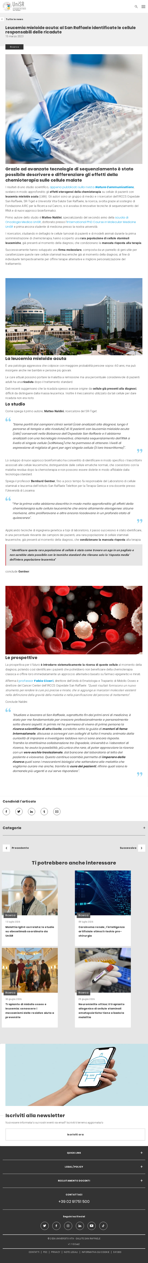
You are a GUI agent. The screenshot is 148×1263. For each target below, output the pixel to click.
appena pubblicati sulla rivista (92, 187)
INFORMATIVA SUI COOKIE (96, 1252)
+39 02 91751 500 (74, 1201)
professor (36, 681)
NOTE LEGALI (71, 1252)
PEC (45, 1252)
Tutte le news (14, 19)
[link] (30, 908)
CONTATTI (34, 1252)
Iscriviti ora (75, 1134)
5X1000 (117, 1252)
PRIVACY (55, 1252)
